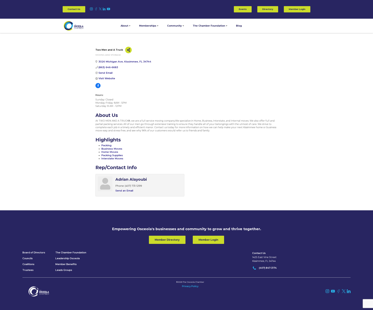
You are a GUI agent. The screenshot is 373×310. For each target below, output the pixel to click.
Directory (267, 9)
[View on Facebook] (98, 87)
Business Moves (111, 148)
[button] (125, 26)
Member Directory (167, 239)
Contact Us (74, 9)
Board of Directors (33, 252)
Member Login (297, 9)
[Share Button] (128, 50)
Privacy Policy (190, 286)
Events (243, 9)
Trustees (28, 270)
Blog (239, 25)
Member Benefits (66, 264)
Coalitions (28, 264)
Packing (106, 145)
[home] (74, 26)
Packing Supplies (112, 155)
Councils (27, 258)
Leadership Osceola (67, 258)
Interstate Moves (112, 158)
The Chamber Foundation (209, 25)
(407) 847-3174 (268, 268)
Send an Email (124, 190)
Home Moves (109, 151)
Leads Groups (63, 270)
